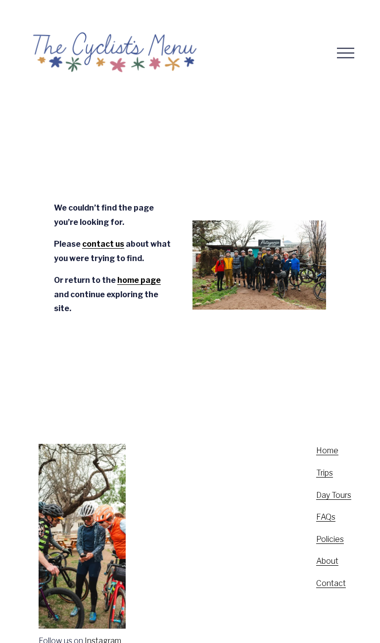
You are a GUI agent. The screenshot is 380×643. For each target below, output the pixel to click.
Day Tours (333, 495)
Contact (331, 583)
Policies (330, 539)
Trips (324, 473)
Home (327, 450)
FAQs (325, 517)
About (327, 561)
